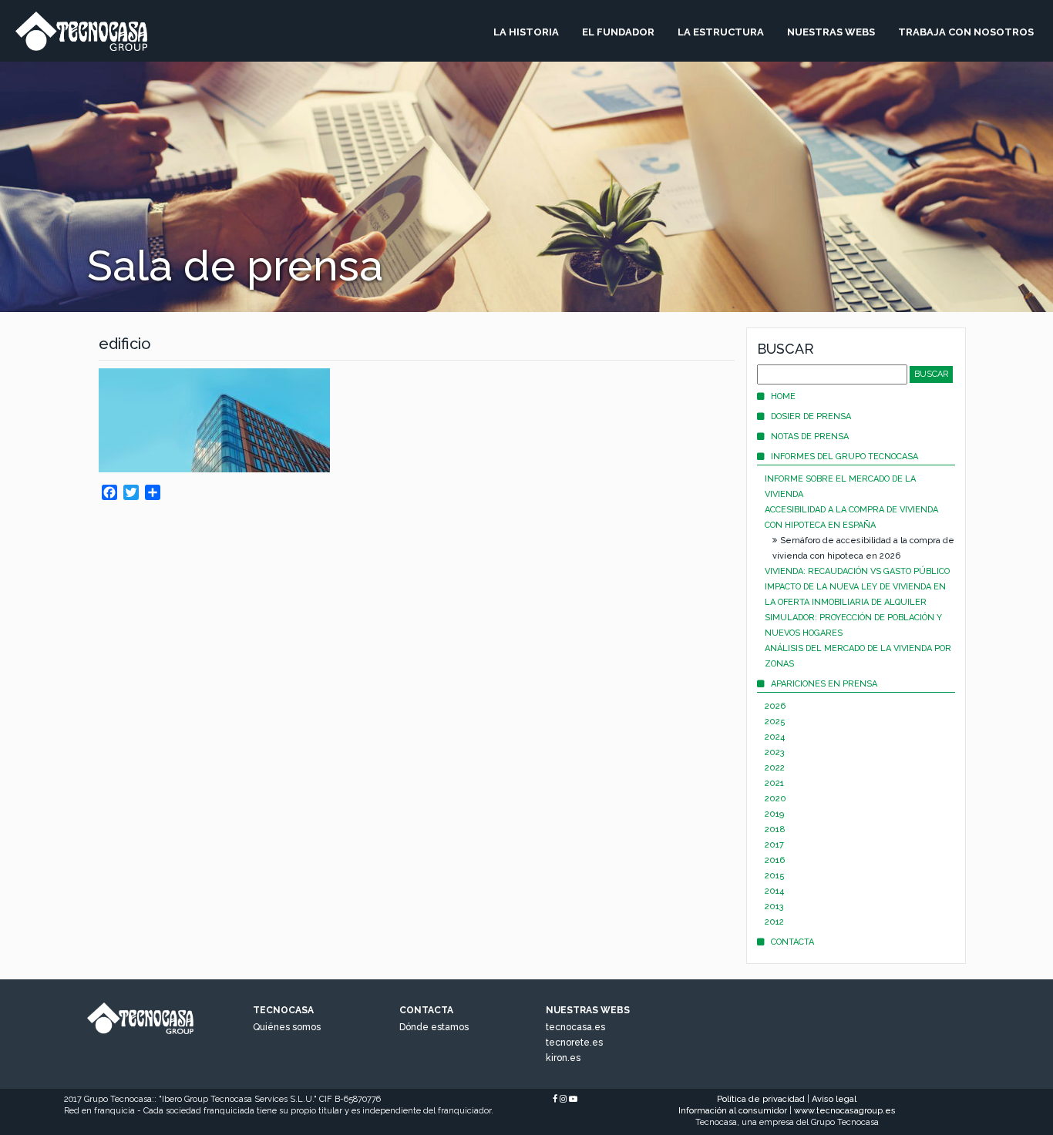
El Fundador (618, 32)
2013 (774, 907)
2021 (774, 783)
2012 (774, 922)
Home (783, 396)
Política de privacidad (761, 1099)
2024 (775, 737)
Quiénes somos (287, 1027)
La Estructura (721, 32)
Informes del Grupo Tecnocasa (844, 457)
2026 (775, 706)
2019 (774, 814)
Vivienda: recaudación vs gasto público (857, 571)
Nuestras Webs (831, 32)
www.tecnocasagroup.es (845, 1111)
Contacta (792, 942)
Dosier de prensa (811, 416)
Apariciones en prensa (824, 684)
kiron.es (563, 1058)
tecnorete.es (574, 1042)
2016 (775, 860)
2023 (775, 752)
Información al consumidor (732, 1111)
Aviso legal (834, 1099)
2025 (775, 722)
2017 (774, 845)
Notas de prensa (810, 437)
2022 (775, 768)
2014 (774, 891)
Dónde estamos (434, 1027)
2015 (775, 876)
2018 (775, 829)
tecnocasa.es (575, 1027)
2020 (775, 799)
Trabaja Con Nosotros (966, 32)
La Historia (526, 32)
